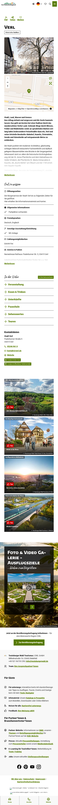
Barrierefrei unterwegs (31, 706)
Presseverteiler (19, 744)
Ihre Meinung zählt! (26, 711)
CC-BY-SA (50, 72)
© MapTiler (20, 108)
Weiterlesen (9, 175)
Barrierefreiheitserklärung (28, 782)
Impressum (40, 779)
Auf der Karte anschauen (46, 277)
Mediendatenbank (45, 744)
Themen (12, 733)
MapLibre (11, 108)
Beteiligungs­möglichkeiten (31, 733)
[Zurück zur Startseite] (8, 4)
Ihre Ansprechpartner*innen (26, 666)
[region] (29, 93)
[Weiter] (32, 607)
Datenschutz (28, 779)
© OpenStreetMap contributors (37, 108)
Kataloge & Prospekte (35, 698)
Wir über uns (16, 779)
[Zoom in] (8, 78)
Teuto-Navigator (27, 693)
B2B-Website (32, 736)
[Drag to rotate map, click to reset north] (8, 86)
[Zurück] (26, 607)
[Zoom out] (8, 82)
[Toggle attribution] (50, 108)
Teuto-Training (15, 752)
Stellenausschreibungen (38, 757)
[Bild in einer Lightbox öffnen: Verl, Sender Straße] (29, 55)
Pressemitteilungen (31, 741)
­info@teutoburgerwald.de (37, 661)
